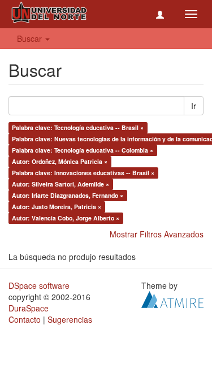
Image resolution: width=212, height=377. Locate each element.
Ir (193, 105)
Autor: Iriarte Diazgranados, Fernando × (67, 195)
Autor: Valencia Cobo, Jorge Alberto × (65, 218)
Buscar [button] (30, 38)
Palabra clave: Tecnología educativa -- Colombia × (82, 150)
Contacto (24, 319)
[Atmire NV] (172, 298)
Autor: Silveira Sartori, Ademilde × (60, 184)
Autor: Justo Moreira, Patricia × (56, 206)
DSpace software (39, 285)
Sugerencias (69, 319)
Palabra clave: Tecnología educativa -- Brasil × (78, 127)
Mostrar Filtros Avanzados (157, 234)
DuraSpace (28, 308)
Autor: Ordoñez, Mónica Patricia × (59, 161)
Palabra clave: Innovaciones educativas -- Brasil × (83, 172)
